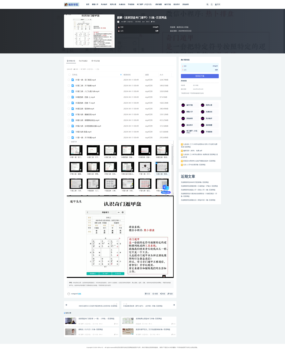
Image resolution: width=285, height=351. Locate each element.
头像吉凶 (122, 4)
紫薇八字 (95, 4)
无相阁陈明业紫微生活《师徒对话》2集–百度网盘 (198, 200)
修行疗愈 (167, 4)
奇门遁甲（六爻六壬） (145, 4)
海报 (163, 294)
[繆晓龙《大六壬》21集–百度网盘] (70, 332)
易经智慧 (158, 4)
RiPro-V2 (100, 347)
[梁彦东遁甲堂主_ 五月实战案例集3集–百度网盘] (128, 332)
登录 (218, 4)
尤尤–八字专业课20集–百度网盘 (194, 165)
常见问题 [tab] (97, 61)
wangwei (76, 294)
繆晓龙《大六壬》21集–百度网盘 (90, 329)
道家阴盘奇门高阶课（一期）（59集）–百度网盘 (96, 319)
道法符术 (176, 4)
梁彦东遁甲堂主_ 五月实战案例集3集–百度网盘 (153, 329)
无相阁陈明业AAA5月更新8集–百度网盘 (195, 182)
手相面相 (131, 4)
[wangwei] (118, 22)
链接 (171, 294)
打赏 (148, 294)
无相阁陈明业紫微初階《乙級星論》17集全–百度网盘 (199, 186)
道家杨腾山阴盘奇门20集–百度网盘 (149, 319)
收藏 (156, 294)
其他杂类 (185, 4)
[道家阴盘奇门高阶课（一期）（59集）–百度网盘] (70, 321)
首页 (87, 4)
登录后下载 (199, 76)
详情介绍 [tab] (72, 61)
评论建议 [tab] (84, 61)
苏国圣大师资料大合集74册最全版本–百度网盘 (199, 161)
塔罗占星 (113, 4)
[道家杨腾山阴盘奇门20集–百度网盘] (128, 321)
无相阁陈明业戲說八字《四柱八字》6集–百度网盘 (198, 190)
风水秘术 (104, 4)
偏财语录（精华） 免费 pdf (192, 151)
